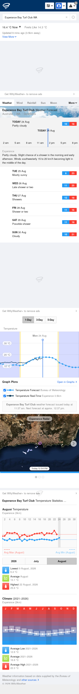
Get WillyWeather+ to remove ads (23, 94)
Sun (43, 103)
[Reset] (66, 17)
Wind (19, 103)
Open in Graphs (66, 382)
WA (18, 114)
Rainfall (31, 103)
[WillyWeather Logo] (8, 6)
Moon (53, 103)
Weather (7, 103)
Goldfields (30, 114)
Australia (7, 114)
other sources (29, 680)
